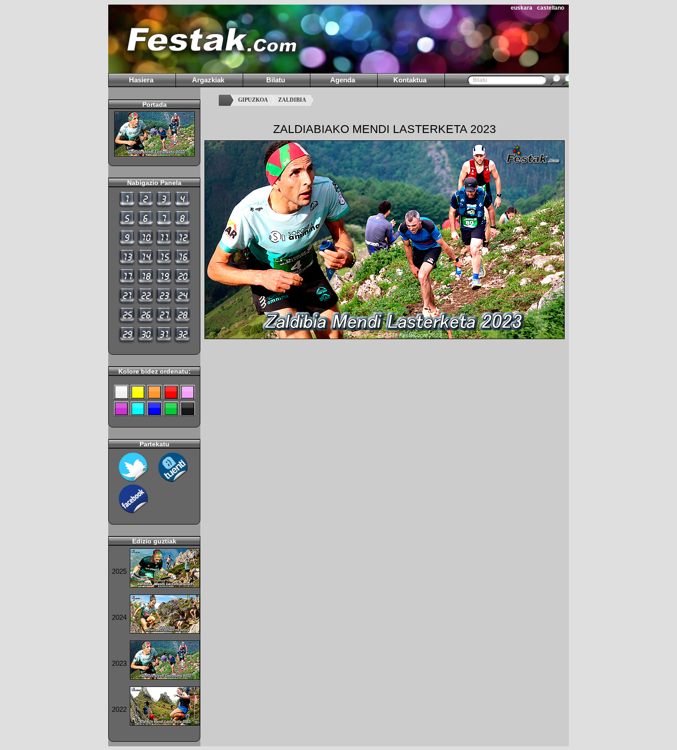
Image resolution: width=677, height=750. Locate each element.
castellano (550, 8)
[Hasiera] (226, 100)
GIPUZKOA (253, 100)
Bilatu (275, 80)
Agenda (342, 80)
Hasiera (141, 80)
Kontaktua (409, 80)
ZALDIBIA (292, 100)
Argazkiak (208, 80)
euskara (521, 8)
